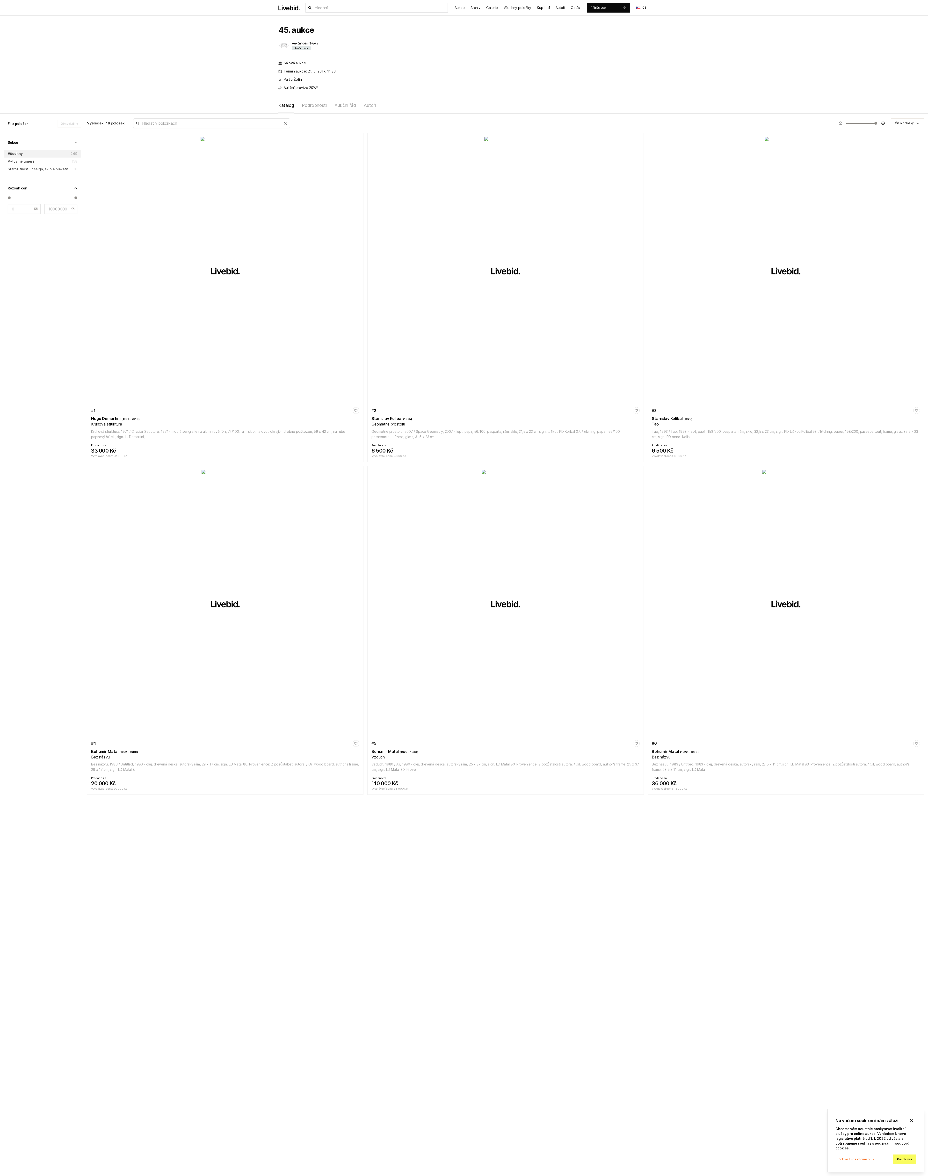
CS (644, 7)
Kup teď (543, 8)
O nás (575, 8)
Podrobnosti (314, 105)
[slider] (9, 197)
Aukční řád (345, 105)
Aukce (460, 8)
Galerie (492, 8)
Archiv (475, 8)
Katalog (286, 105)
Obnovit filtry (69, 123)
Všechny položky (517, 8)
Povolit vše (904, 1159)
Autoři (560, 8)
